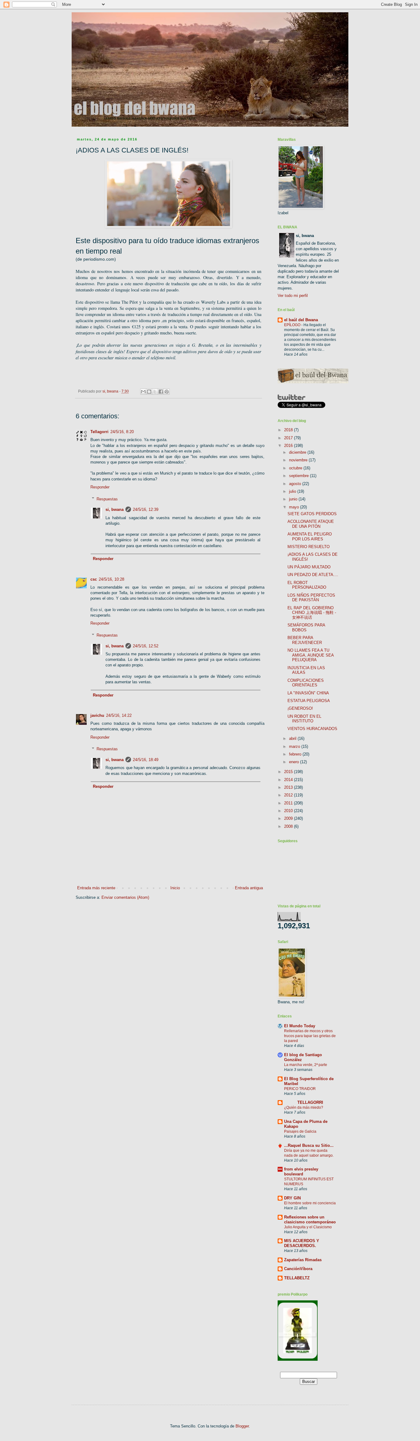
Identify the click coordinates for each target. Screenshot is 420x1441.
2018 (289, 430)
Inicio (175, 888)
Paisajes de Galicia (300, 1131)
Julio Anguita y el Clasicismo (308, 1227)
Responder (99, 487)
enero (294, 762)
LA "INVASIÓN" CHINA (308, 693)
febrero (296, 754)
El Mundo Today (299, 1026)
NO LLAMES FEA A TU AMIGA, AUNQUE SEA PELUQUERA (310, 655)
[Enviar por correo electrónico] (143, 392)
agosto (295, 483)
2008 (289, 826)
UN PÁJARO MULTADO (309, 567)
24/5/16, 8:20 (122, 431)
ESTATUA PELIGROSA (308, 700)
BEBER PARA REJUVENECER (304, 640)
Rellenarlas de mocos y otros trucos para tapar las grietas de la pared (310, 1036)
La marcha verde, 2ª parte (305, 1065)
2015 (289, 771)
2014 (289, 779)
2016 (289, 445)
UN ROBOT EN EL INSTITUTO (304, 719)
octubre (296, 468)
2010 (289, 810)
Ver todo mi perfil (293, 295)
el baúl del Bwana (301, 320)
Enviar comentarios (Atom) (125, 897)
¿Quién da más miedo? (303, 1107)
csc (93, 579)
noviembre (299, 460)
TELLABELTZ (297, 1278)
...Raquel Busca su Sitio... (309, 1145)
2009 (289, 818)
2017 (289, 438)
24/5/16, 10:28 (111, 579)
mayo (294, 507)
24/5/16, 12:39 (145, 509)
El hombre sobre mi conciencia (310, 1203)
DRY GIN (292, 1198)
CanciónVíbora (298, 1268)
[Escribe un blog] (149, 392)
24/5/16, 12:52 (145, 646)
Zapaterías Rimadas (303, 1259)
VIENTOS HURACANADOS (312, 728)
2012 (289, 795)
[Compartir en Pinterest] (167, 392)
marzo (295, 746)
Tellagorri (99, 431)
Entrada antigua (249, 888)
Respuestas (107, 498)
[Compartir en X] (155, 392)
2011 (289, 803)
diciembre (298, 452)
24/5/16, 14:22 (119, 715)
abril (293, 738)
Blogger (242, 1426)
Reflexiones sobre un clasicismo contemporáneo (310, 1219)
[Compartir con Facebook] (161, 392)
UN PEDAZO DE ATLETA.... (312, 574)
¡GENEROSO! (300, 708)
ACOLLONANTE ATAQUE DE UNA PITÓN (310, 524)
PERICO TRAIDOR (300, 1089)
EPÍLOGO (292, 325)
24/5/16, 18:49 (145, 759)
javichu (97, 715)
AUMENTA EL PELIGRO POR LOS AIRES (309, 536)
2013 (289, 787)
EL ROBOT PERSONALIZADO (306, 585)
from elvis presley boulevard (301, 1171)
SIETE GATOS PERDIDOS (312, 513)
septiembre (299, 475)
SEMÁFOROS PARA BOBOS (306, 627)
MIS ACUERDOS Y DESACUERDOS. (301, 1243)
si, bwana (114, 509)
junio (294, 499)
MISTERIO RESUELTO (308, 546)
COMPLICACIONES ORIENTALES (305, 683)
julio (293, 491)
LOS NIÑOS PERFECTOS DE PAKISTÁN (311, 597)
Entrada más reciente (96, 888)
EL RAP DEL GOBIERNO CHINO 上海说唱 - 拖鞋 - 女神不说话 (311, 613)
